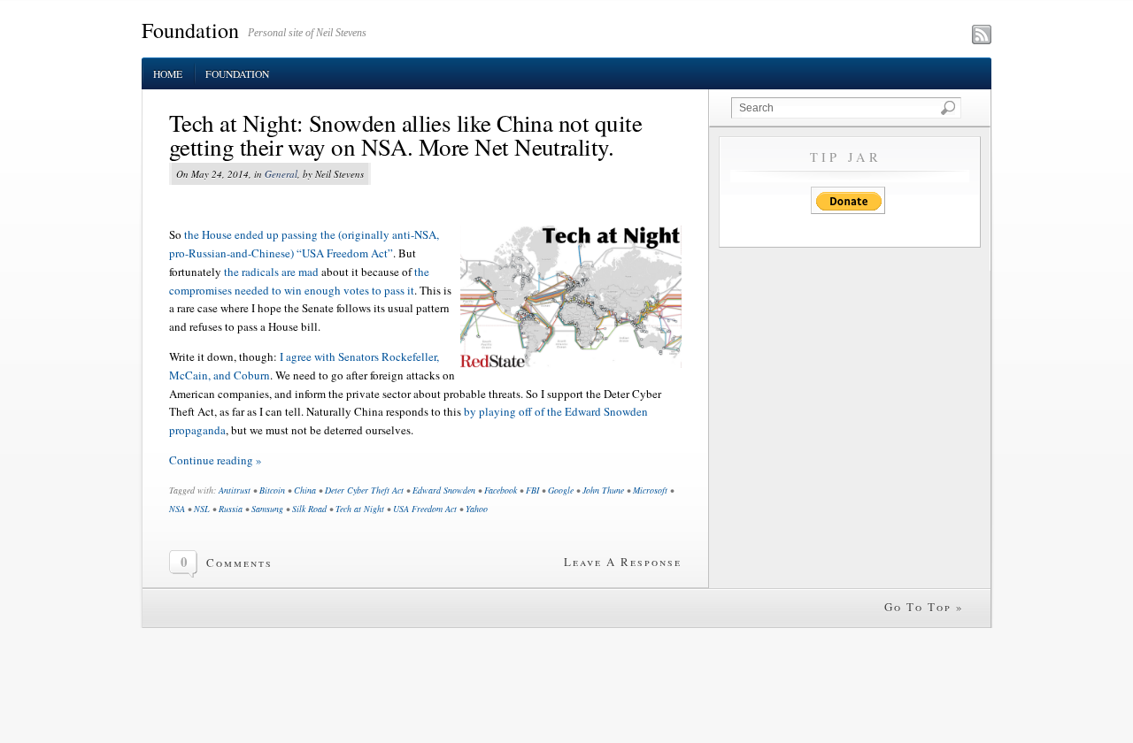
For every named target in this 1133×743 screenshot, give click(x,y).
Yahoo (477, 508)
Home (167, 73)
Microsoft (650, 490)
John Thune (603, 490)
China (305, 490)
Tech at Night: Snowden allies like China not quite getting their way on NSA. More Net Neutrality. (405, 135)
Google (561, 490)
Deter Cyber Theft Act (364, 490)
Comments (239, 563)
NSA (177, 508)
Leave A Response (623, 562)
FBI (532, 490)
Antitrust (234, 490)
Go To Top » (924, 607)
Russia (231, 508)
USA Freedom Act (425, 508)
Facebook (500, 490)
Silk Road (309, 508)
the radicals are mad (271, 272)
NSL (202, 508)
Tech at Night (359, 508)
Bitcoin (272, 490)
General (281, 173)
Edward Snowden (443, 490)
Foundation (190, 30)
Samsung (267, 508)
